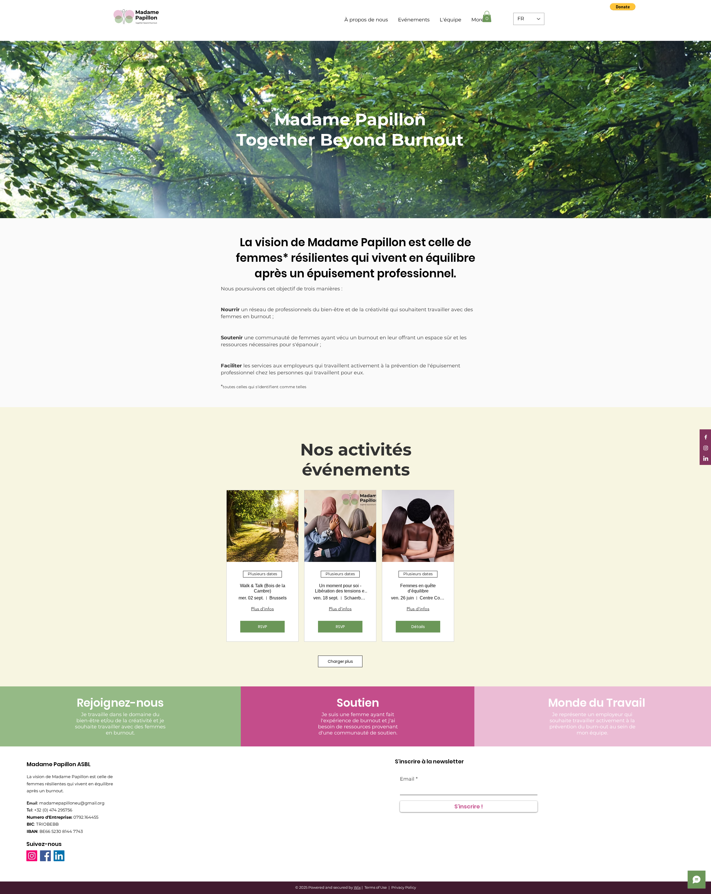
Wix (357, 887)
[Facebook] (706, 437)
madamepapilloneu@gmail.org (71, 803)
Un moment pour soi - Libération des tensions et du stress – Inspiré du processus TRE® (340, 588)
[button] (622, 6)
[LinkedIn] (706, 459)
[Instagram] (706, 448)
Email (407, 778)
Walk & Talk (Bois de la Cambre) (262, 588)
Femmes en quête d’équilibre (418, 588)
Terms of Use (375, 887)
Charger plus (340, 661)
